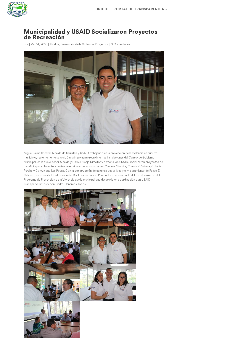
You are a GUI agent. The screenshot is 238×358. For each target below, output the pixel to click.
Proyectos (102, 44)
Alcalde (54, 44)
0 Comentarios (120, 44)
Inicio (103, 9)
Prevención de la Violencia (77, 44)
